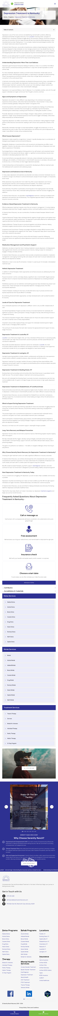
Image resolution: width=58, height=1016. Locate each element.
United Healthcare (44, 980)
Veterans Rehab (25, 987)
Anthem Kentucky (44, 967)
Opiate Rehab (24, 951)
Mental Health (24, 977)
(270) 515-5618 (18, 4)
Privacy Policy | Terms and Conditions (29, 1007)
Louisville (31, 36)
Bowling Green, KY (44, 936)
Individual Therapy (7, 965)
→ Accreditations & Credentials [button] (12, 591)
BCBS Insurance (43, 975)
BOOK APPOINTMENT (29, 863)
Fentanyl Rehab (25, 946)
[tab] (22, 831)
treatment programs (46, 491)
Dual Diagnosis (25, 972)
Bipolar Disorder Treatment (28, 969)
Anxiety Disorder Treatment (28, 967)
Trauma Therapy (25, 985)
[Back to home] (6, 4)
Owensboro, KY (43, 944)
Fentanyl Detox (6, 949)
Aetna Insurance (43, 960)
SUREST (41, 978)
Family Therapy (6, 967)
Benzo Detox (5, 939)
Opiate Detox (6, 954)
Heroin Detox (5, 946)
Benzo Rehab (24, 939)
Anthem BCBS (43, 962)
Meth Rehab (24, 954)
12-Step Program (6, 973)
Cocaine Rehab (25, 941)
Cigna (41, 973)
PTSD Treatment (25, 982)
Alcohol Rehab (25, 934)
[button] (55, 4)
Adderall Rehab (25, 936)
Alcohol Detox (6, 936)
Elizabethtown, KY (44, 941)
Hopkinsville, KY (43, 939)
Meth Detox (5, 951)
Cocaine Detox (6, 941)
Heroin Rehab (24, 949)
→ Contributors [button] (7, 588)
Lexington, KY (43, 951)
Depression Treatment (27, 974)
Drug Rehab (24, 944)
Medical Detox (6, 934)
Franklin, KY (42, 934)
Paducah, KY (42, 946)
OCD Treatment (25, 980)
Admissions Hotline (29, 582)
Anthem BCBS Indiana (45, 970)
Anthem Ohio (43, 965)
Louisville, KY (42, 949)
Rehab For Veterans (7, 962)
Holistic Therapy (6, 970)
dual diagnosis (30, 195)
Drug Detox (5, 944)
